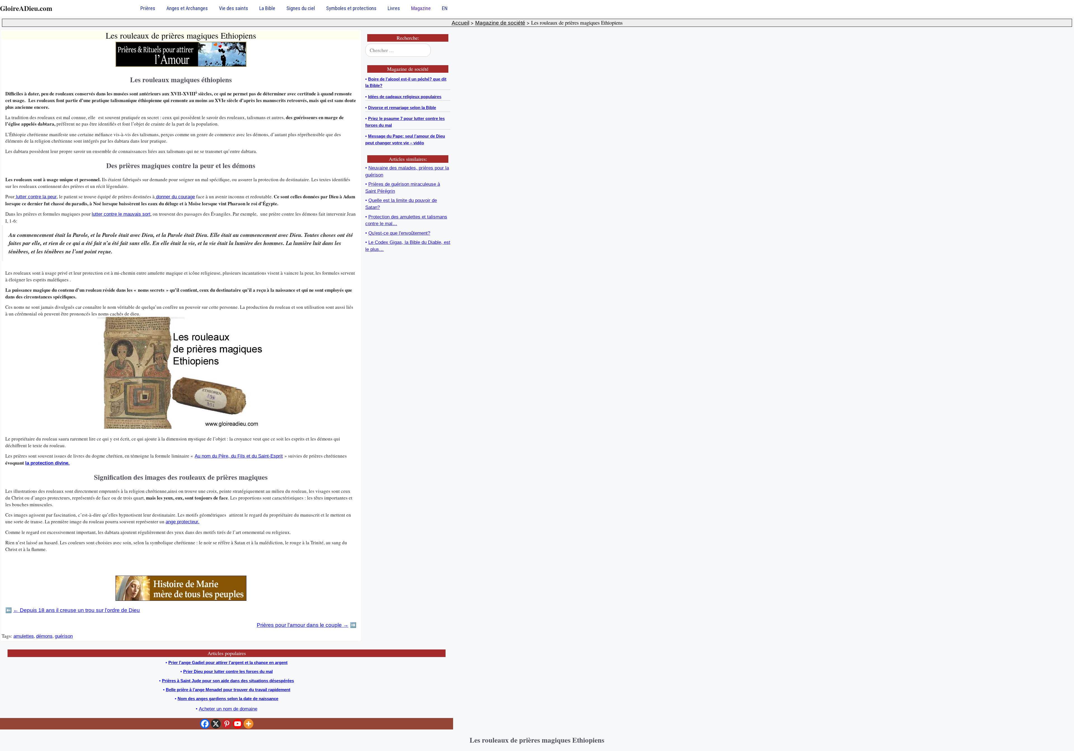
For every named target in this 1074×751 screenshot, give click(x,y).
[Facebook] (205, 724)
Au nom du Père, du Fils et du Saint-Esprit (239, 456)
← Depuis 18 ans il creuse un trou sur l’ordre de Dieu (76, 610)
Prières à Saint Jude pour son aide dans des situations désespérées (228, 680)
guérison (64, 636)
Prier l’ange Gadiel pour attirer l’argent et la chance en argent (228, 662)
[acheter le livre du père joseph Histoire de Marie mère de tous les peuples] (181, 599)
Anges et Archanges (187, 8)
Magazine (421, 8)
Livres (394, 8)
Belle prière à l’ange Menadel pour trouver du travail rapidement (228, 689)
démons (44, 636)
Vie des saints (233, 8)
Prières (147, 8)
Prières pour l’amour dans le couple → (302, 625)
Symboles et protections (351, 8)
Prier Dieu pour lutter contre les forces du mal (228, 671)
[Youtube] (237, 724)
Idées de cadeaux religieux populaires (404, 96)
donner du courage (175, 196)
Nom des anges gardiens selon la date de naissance (228, 698)
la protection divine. (47, 463)
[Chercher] (442, 50)
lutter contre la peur (36, 196)
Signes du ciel (300, 8)
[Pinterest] (227, 724)
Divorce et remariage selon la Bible (402, 107)
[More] (248, 724)
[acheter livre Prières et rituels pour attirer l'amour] (181, 65)
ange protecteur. (182, 521)
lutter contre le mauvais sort (121, 214)
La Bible (267, 8)
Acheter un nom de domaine (228, 709)
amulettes (23, 636)
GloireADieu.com (26, 8)
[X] (216, 724)
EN (444, 8)
